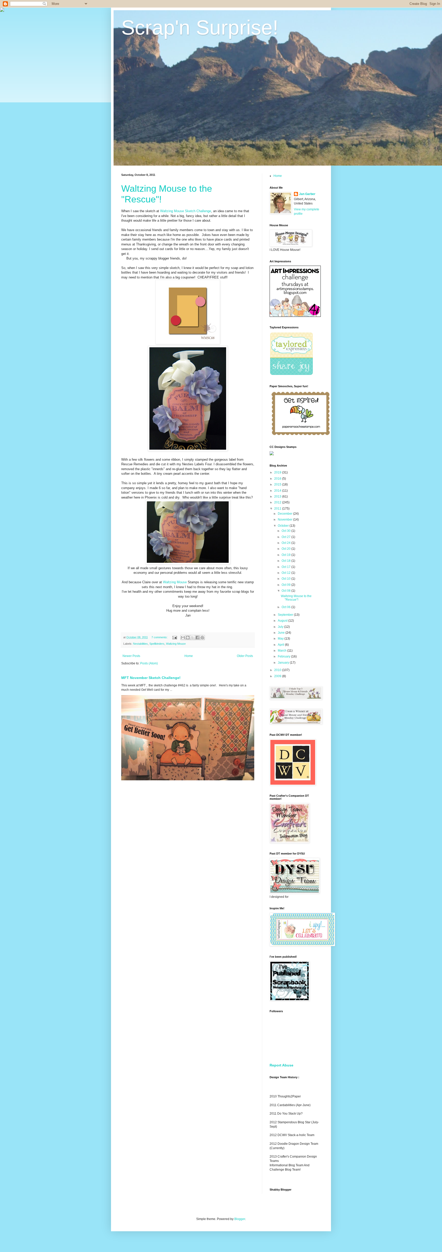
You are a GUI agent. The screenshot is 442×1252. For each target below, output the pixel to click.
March (282, 650)
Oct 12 (286, 573)
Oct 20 (286, 549)
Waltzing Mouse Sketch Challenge (185, 211)
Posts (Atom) (149, 663)
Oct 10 (286, 578)
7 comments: (159, 637)
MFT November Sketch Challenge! (151, 678)
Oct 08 (286, 590)
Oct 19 (286, 555)
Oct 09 (286, 585)
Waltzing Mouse (175, 582)
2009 (278, 676)
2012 (278, 502)
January (284, 662)
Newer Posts (131, 656)
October (284, 525)
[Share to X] (192, 637)
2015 (278, 484)
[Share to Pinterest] (202, 637)
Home (188, 656)
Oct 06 (286, 607)
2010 (278, 670)
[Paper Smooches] (301, 435)
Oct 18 (286, 561)
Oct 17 (286, 567)
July (281, 627)
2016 (278, 478)
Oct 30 (286, 531)
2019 (278, 472)
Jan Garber (307, 194)
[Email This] (182, 637)
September (286, 615)
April (281, 644)
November (285, 519)
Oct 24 (286, 543)
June (281, 632)
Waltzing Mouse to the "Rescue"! (296, 597)
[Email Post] (174, 637)
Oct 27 (286, 537)
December (285, 513)
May (281, 638)
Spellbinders (156, 643)
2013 (278, 496)
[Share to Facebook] (197, 637)
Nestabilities (140, 643)
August (283, 620)
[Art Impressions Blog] (295, 316)
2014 (278, 490)
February (284, 656)
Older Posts (245, 656)
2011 (278, 508)
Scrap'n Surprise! (199, 27)
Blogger (239, 1219)
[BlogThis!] (187, 637)
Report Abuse (281, 1065)
